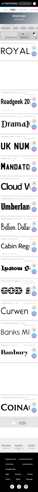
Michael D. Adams (21, 92)
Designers (31, 448)
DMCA (18, 479)
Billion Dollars (6, 219)
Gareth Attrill (20, 136)
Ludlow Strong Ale (7, 259)
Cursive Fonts (27, 464)
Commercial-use (11, 37)
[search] (25, 3)
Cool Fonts (9, 464)
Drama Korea (6, 116)
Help (7, 474)
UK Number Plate (7, 136)
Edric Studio (17, 116)
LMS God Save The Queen (10, 281)
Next (22, 423)
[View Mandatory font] (19, 166)
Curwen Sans (6, 303)
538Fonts (16, 179)
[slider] (23, 34)
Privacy (30, 474)
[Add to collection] (34, 47)
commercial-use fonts (19, 449)
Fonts (5, 10)
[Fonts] (9, 3)
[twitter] (19, 487)
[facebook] (12, 487)
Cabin (3, 239)
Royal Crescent (6, 43)
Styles (13, 10)
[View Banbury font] (15, 353)
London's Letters (28, 281)
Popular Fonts (10, 459)
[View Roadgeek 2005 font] (17, 102)
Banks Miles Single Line (9, 323)
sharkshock (19, 43)
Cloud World (5, 179)
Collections (22, 10)
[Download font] (34, 53)
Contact (18, 474)
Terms (7, 479)
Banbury (4, 345)
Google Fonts (10, 469)
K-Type (14, 158)
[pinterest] (26, 487)
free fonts (6, 448)
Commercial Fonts (26, 459)
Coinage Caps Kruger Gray (11, 398)
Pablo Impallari (13, 239)
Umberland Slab (7, 199)
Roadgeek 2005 (7, 92)
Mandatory (5, 158)
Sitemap (29, 479)
